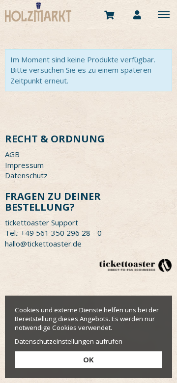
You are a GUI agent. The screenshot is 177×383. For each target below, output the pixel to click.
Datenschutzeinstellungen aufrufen (68, 341)
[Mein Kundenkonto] (137, 14)
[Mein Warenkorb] (110, 14)
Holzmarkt (66, 12)
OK (88, 359)
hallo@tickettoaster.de (43, 243)
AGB (12, 154)
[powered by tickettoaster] (135, 265)
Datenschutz (26, 175)
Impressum (24, 165)
